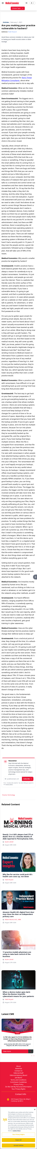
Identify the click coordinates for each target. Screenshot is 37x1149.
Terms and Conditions (18, 1080)
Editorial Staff (18, 1073)
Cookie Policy (17, 1131)
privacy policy (9, 784)
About (18, 1066)
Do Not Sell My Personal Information (18, 1087)
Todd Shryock (9, 880)
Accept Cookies (18, 1145)
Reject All (18, 1140)
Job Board (18, 1078)
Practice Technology (8, 795)
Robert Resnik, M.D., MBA (13, 919)
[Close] (35, 1109)
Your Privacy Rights (18, 1089)
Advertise (18, 1068)
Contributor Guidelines (18, 1082)
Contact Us (18, 1071)
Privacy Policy (18, 1084)
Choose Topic (16, 8)
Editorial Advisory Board (18, 1075)
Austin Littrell (9, 842)
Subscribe (26, 779)
